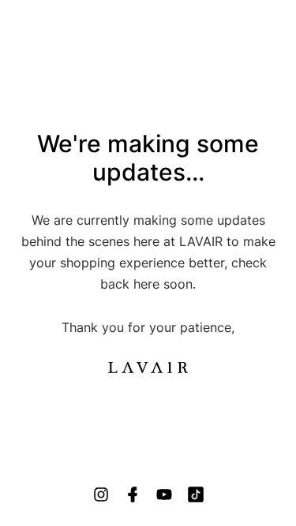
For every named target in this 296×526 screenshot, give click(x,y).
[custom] (101, 494)
